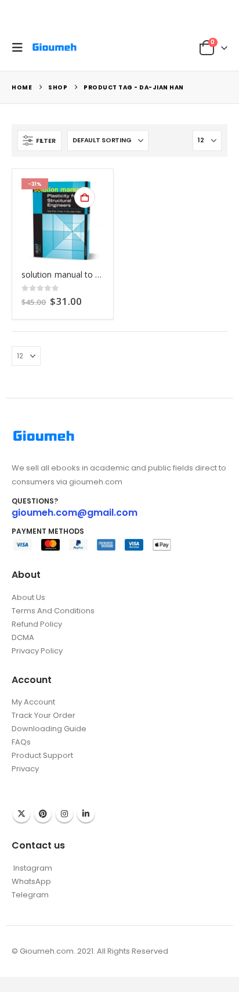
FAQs (21, 741)
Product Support (42, 755)
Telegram (30, 894)
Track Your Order (43, 715)
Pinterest (43, 813)
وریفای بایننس (34, 780)
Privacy (25, 768)
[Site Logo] (54, 47)
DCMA (23, 637)
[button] (20, 47)
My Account (33, 701)
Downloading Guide (49, 728)
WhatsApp (31, 881)
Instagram (64, 813)
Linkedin (86, 813)
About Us (28, 597)
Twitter (21, 813)
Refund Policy (37, 624)
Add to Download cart (84, 197)
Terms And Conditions (53, 610)
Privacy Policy (37, 650)
